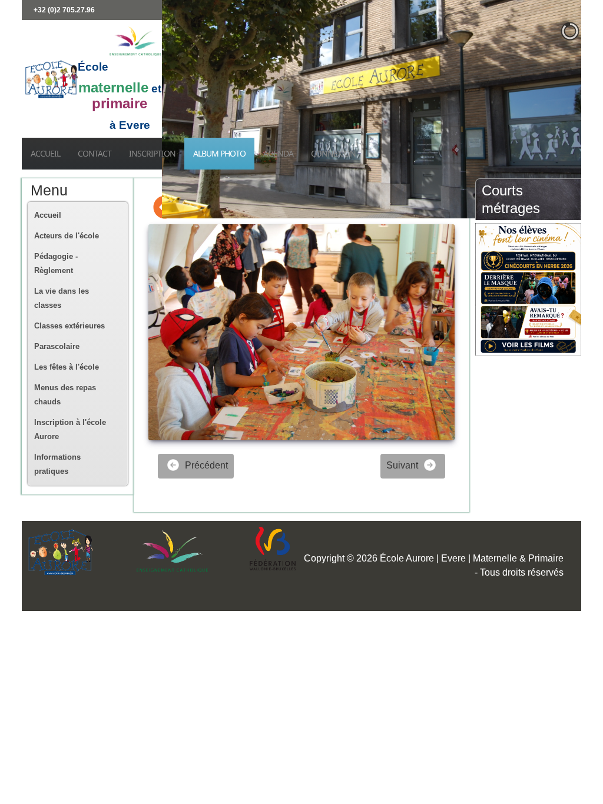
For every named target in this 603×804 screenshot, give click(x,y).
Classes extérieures (69, 325)
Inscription (152, 153)
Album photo (219, 153)
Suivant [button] (403, 465)
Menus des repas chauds (65, 394)
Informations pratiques (57, 464)
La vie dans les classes (61, 298)
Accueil (45, 153)
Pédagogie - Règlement (56, 263)
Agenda (278, 153)
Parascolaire (56, 346)
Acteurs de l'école (66, 235)
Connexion (333, 153)
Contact (94, 153)
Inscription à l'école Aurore (70, 429)
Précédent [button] (205, 465)
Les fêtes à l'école (66, 367)
